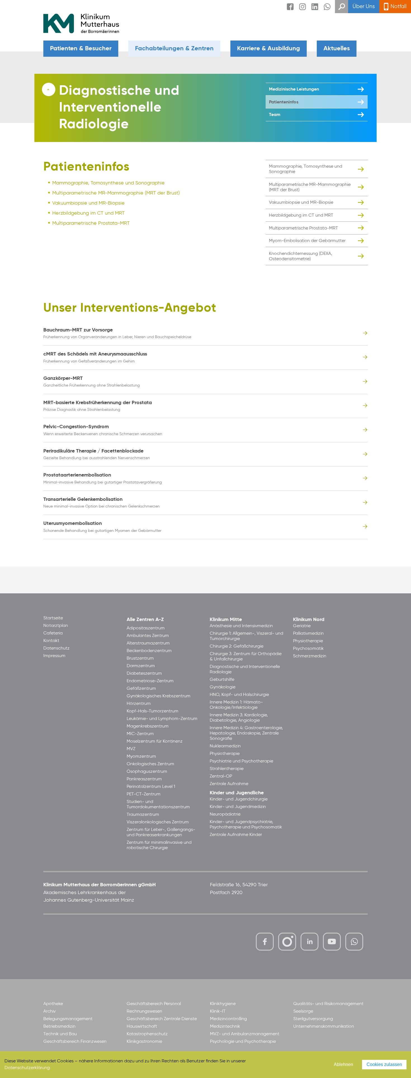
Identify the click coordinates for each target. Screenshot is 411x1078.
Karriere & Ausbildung (268, 49)
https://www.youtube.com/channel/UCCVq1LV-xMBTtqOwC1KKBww (332, 942)
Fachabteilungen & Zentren (174, 49)
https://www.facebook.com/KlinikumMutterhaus (265, 942)
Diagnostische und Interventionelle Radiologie (119, 107)
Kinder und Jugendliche (237, 792)
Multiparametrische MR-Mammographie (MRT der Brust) (116, 193)
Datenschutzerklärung (27, 1068)
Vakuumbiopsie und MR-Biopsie (88, 203)
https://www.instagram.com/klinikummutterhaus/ (287, 942)
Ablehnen (343, 1064)
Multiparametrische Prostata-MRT (91, 223)
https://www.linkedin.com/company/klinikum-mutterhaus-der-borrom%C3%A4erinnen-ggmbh (309, 943)
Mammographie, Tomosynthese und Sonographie (108, 183)
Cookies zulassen (384, 1064)
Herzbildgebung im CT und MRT (88, 213)
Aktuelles (336, 49)
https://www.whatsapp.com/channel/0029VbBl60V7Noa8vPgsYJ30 (354, 942)
